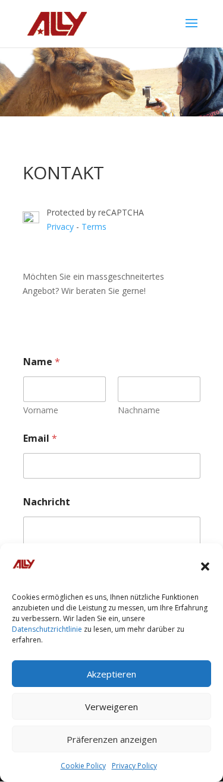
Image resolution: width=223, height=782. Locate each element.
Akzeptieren (111, 674)
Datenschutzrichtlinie (47, 629)
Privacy (61, 226)
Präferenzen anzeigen (112, 739)
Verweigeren (111, 707)
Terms (93, 226)
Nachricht (46, 502)
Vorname (40, 410)
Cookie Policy (83, 766)
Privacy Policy (134, 766)
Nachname (139, 410)
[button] (205, 566)
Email (40, 438)
